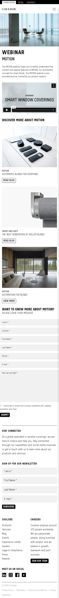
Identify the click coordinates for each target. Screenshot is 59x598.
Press (5, 554)
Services (6, 529)
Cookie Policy (8, 590)
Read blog (9, 180)
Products (6, 525)
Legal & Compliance (12, 550)
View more (9, 300)
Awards (6, 558)
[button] (54, 9)
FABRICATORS (9, 2)
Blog (4, 533)
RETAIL (21, 2)
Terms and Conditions (37, 590)
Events (5, 537)
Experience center (11, 542)
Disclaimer (20, 590)
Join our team (39, 560)
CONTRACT (31, 2)
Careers (6, 546)
